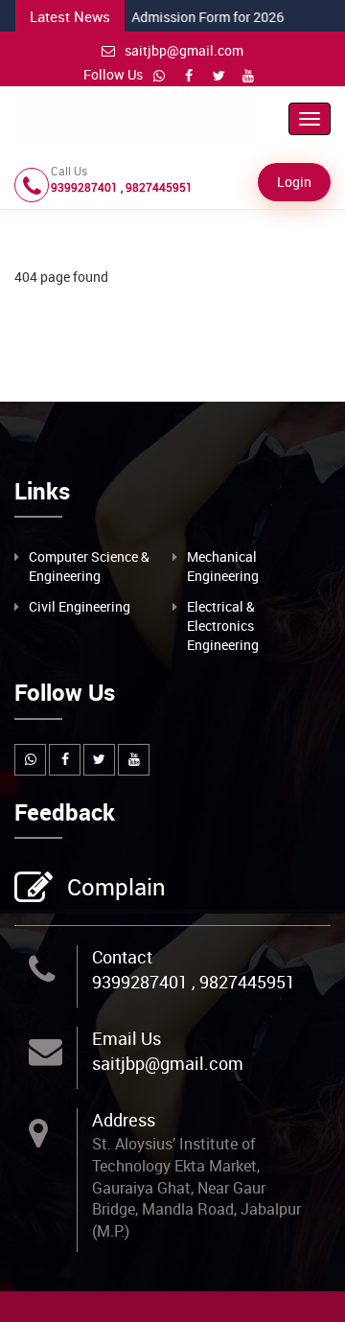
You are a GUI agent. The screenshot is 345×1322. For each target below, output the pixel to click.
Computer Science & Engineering (89, 566)
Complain (116, 886)
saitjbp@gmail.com (184, 50)
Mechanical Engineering (223, 566)
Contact (122, 956)
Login (294, 182)
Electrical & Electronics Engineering (223, 625)
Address (123, 1119)
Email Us (126, 1038)
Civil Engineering (79, 606)
